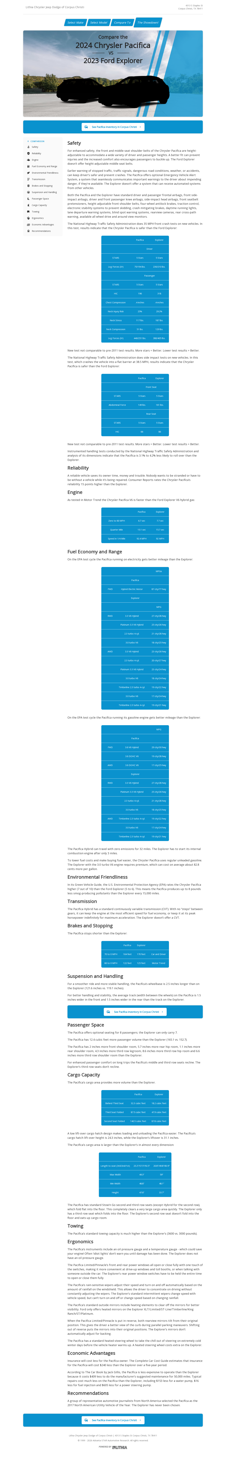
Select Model (99, 22)
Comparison (37, 141)
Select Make (75, 22)
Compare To (122, 22)
